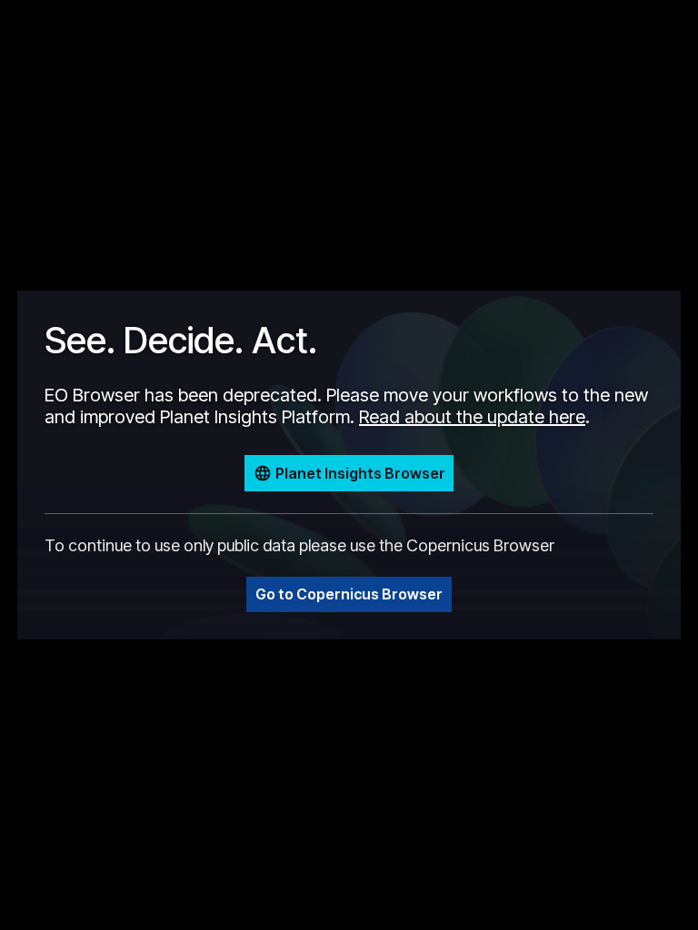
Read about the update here (472, 417)
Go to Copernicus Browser (349, 594)
